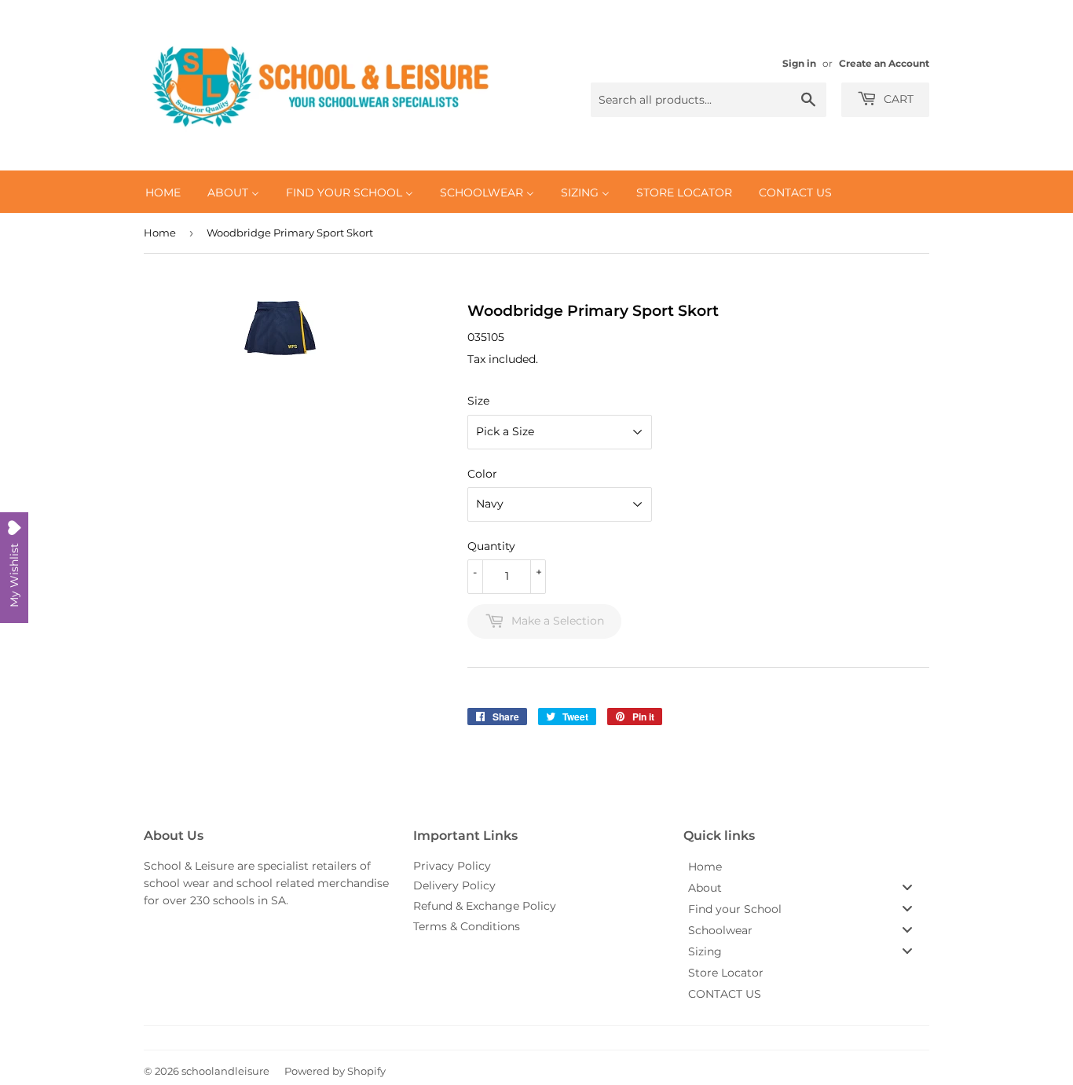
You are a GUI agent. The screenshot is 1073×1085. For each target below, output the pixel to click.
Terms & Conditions (466, 926)
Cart (897, 99)
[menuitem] (163, 191)
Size (478, 401)
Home (160, 232)
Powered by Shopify (335, 1071)
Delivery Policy (454, 885)
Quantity (491, 546)
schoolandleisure (225, 1071)
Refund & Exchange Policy (484, 906)
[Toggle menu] (907, 887)
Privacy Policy (452, 866)
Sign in (799, 63)
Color (482, 474)
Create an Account (884, 63)
